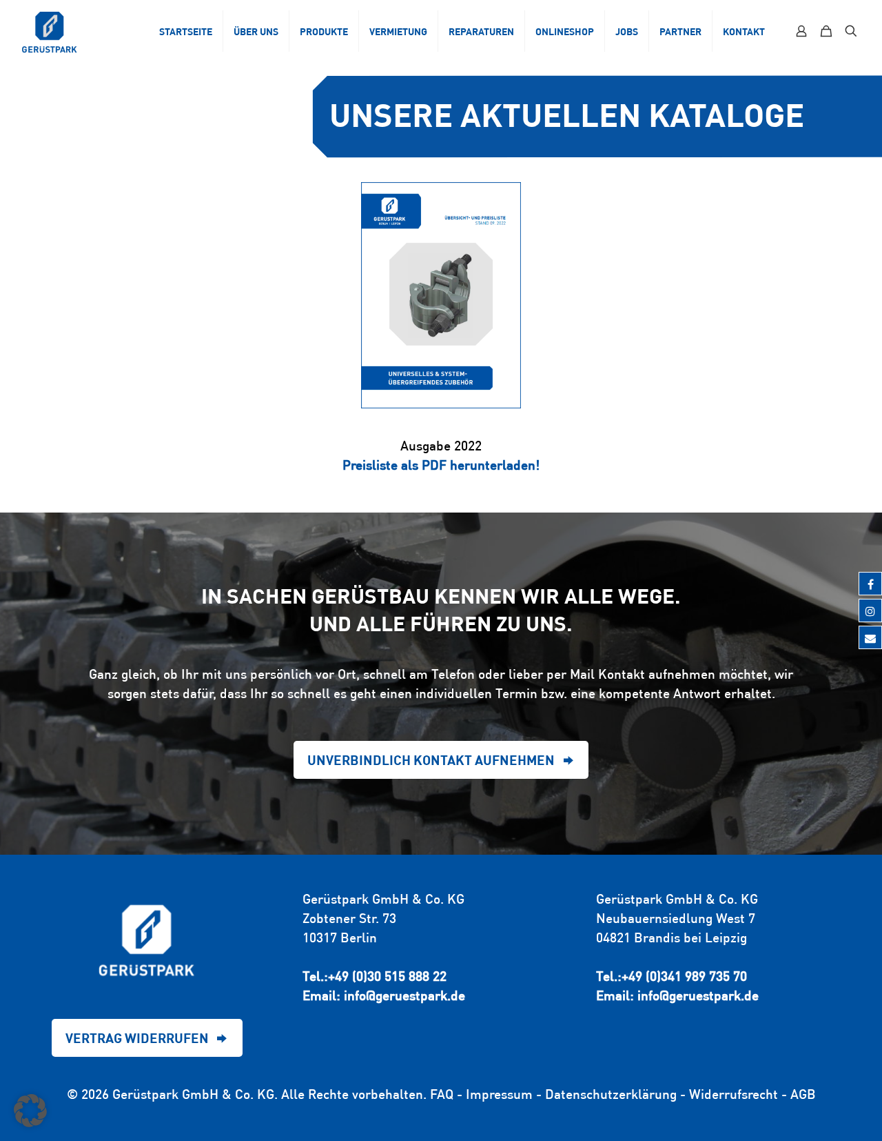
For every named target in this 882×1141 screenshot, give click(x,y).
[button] (30, 1110)
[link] (441, 295)
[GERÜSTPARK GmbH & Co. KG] (49, 31)
